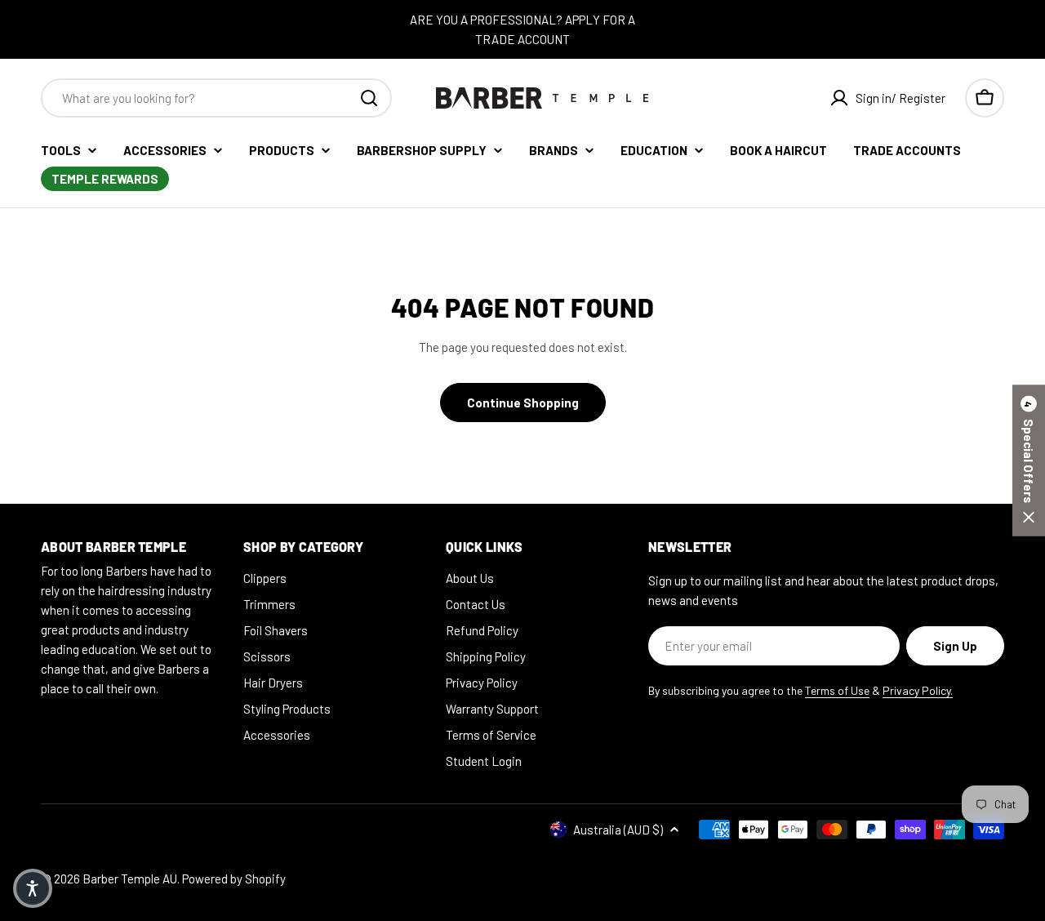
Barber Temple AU (129, 878)
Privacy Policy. (918, 690)
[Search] (369, 98)
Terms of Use (837, 690)
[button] (1028, 460)
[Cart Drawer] (984, 98)
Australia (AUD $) (618, 829)
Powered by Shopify (234, 878)
